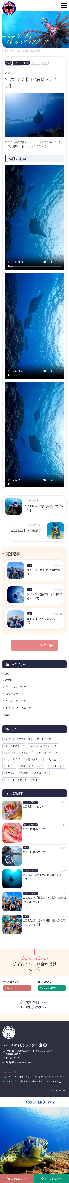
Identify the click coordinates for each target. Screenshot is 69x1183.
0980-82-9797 (36, 1007)
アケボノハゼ (43, 739)
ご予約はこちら (19, 1178)
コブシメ (10, 773)
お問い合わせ (37, 1081)
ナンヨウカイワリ (48, 752)
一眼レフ (10, 766)
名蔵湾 (24, 773)
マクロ (9, 739)
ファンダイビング (21, 62)
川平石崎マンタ (14, 67)
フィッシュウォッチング (43, 745)
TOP (4, 50)
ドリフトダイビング (16, 779)
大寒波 (52, 759)
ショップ (6, 1076)
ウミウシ (10, 752)
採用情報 (23, 1081)
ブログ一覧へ (46, 645)
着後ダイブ (27, 766)
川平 (35, 779)
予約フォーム (10, 988)
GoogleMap (11, 1053)
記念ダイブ (24, 739)
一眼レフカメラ (34, 759)
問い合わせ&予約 (54, 1178)
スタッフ (58, 1076)
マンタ (36, 62)
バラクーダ (27, 752)
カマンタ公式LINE (47, 988)
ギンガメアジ (41, 773)
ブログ (11, 50)
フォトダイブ (57, 766)
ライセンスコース (15, 745)
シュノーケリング (15, 701)
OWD (8, 680)
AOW (8, 62)
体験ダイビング (14, 694)
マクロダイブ (12, 759)
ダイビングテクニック (18, 708)
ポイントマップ (9, 1081)
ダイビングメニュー (22, 1076)
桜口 (41, 766)
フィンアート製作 (43, 1076)
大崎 (46, 62)
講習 (7, 715)
